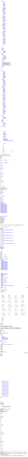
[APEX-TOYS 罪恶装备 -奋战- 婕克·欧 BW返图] (7, 285)
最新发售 (4, 4)
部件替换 (4, 333)
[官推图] (2, 276)
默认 (1, 287)
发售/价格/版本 (5, 134)
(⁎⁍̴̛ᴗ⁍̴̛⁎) (22, 295)
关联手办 (4, 136)
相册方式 (19, 328)
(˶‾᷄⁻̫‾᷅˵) (9, 296)
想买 (2, 189)
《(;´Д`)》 (16, 313)
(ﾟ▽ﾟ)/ (9, 301)
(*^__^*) (3, 300)
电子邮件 (1, 411)
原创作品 (4, 41)
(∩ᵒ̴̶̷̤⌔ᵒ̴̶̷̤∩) (16, 295)
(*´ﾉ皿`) (22, 304)
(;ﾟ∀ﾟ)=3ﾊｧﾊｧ (4, 314)
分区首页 (4, 2)
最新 (3, 287)
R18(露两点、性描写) (4, 338)
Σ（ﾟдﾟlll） (22, 313)
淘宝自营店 (4, 124)
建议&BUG (5, 411)
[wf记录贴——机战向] (4, 282)
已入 (6, 189)
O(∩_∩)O (10, 300)
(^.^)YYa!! (22, 302)
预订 (4, 189)
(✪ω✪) (3, 295)
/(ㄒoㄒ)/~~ (3, 309)
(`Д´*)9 (9, 304)
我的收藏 (4, 8)
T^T (9, 309)
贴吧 (3, 411)
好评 (3, 14)
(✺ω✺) (9, 295)
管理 (2, 137)
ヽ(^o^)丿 (22, 301)
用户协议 (6, 409)
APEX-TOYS (2, 173)
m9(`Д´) (3, 304)
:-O (21, 315)
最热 (5, 287)
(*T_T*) (10, 308)
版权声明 (4, 409)
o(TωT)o (3, 308)
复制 (12, 150)
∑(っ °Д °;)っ (16, 315)
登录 (2, 70)
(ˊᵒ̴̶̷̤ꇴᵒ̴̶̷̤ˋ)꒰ (3, 296)
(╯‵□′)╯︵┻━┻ (17, 306)
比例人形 (3, 162)
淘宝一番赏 (4, 58)
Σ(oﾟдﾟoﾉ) (3, 313)
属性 (0, 332)
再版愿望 (4, 7)
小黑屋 (3, 53)
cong (0, 256)
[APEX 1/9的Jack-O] (3, 279)
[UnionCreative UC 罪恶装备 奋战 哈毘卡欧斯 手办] (7, 243)
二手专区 (4, 56)
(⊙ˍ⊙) (9, 314)
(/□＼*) (16, 308)
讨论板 (3, 48)
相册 (3, 19)
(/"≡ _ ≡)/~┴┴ (10, 306)
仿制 (7, 333)
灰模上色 (4, 111)
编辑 (2, 132)
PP (0, 178)
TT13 (1, 258)
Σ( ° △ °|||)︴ (22, 314)
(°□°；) (9, 315)
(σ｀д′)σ (3, 306)
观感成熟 (6, 162)
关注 (1, 189)
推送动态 (4, 138)
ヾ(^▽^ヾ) (16, 301)
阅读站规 (2, 321)
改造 (3, 112)
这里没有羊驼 (2, 248)
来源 (0, 329)
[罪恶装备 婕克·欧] (3, 274)
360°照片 (3, 49)
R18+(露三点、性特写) (5, 339)
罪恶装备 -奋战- (2, 181)
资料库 (4, 11)
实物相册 (4, 131)
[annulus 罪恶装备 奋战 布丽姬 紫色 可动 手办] (6, 235)
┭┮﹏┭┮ (22, 309)
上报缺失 (4, 16)
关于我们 (1, 409)
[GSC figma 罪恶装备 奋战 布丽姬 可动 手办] (6, 232)
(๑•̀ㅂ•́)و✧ (10, 302)
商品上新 (4, 55)
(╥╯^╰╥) (22, 308)
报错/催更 (3, 141)
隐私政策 (9, 409)
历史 (2, 121)
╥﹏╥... (16, 309)
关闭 (25, 352)
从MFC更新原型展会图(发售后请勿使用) (8, 140)
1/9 (0, 170)
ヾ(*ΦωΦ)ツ (22, 296)
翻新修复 (4, 43)
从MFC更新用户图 (5, 139)
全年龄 (3, 336)
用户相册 (3, 130)
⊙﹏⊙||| (16, 314)
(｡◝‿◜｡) (16, 296)
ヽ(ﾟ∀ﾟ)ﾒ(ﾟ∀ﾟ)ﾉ (4, 302)
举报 (4, 143)
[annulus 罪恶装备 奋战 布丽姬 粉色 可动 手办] (6, 240)
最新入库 (4, 5)
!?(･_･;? (10, 313)
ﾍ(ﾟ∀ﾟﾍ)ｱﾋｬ (16, 302)
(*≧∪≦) (3, 301)
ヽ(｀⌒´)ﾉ (16, 304)
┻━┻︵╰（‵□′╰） (24, 306)
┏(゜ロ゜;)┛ (4, 315)
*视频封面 (1, 349)
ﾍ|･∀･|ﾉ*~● (16, 300)
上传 (26, 352)
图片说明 (1, 340)
